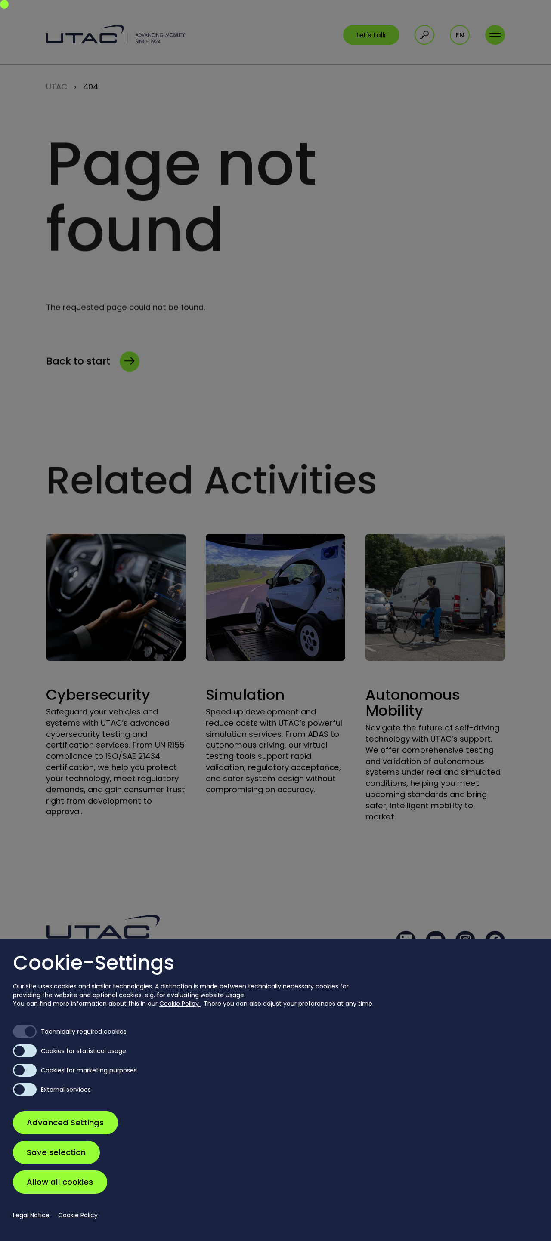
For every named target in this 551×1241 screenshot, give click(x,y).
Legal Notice (31, 1215)
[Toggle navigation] (495, 35)
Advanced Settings (65, 1122)
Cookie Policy (180, 1003)
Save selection (56, 1152)
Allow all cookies (60, 1181)
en (460, 35)
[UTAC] (115, 34)
